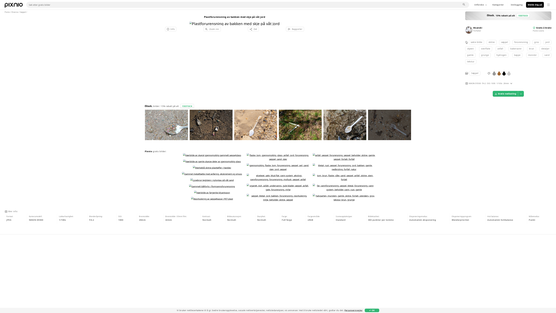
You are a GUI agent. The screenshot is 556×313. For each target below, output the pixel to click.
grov (536, 42)
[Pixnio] (14, 6)
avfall (500, 48)
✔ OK (372, 310)
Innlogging (517, 4)
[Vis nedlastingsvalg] (521, 94)
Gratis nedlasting (507, 93)
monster (532, 55)
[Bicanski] (468, 32)
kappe (517, 55)
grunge (485, 55)
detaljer (545, 48)
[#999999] (494, 73)
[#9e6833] (499, 73)
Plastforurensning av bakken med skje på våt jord (234, 17)
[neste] (276, 20)
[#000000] (504, 73)
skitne (492, 42)
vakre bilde (476, 42)
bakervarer (516, 48)
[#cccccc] (509, 73)
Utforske (479, 4)
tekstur (470, 61)
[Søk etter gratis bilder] (464, 4)
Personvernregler (353, 310)
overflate (485, 48)
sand (546, 55)
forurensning (521, 42)
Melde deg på (535, 4)
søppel (504, 42)
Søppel (474, 73)
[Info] (511, 83)
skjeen (470, 48)
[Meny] (548, 5)
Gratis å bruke (543, 27)
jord (547, 42)
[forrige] (193, 20)
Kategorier (498, 4)
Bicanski (477, 27)
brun (531, 48)
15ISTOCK (187, 106)
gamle (470, 55)
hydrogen (501, 55)
